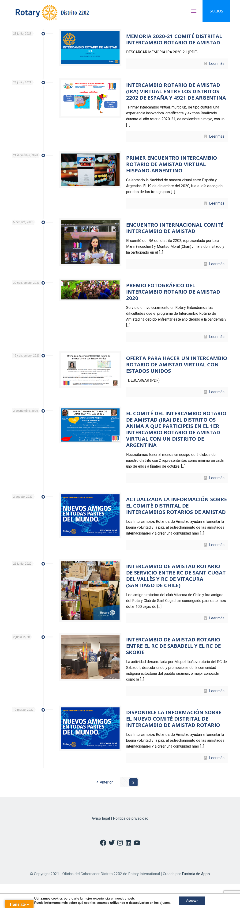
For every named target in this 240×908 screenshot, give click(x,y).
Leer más (217, 63)
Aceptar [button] (192, 900)
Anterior (106, 782)
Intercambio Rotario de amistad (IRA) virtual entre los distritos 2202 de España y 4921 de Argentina (176, 91)
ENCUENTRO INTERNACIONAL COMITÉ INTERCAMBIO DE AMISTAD (175, 227)
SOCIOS (216, 11)
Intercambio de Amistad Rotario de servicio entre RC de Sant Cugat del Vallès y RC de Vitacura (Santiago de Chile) (176, 576)
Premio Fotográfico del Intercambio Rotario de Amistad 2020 (173, 291)
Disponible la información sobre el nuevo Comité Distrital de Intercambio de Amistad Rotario (173, 718)
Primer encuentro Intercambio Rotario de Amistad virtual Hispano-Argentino (171, 164)
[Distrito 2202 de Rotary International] (52, 11)
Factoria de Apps (196, 874)
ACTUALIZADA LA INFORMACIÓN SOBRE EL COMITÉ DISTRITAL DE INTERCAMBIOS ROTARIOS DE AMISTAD (176, 505)
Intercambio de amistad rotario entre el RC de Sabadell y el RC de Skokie (173, 646)
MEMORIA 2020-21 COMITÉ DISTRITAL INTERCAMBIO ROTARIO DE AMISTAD (174, 39)
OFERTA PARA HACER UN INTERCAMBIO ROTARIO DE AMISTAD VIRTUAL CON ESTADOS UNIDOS (176, 364)
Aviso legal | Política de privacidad (120, 818)
